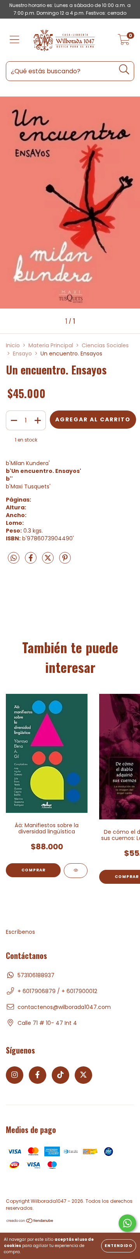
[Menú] (14, 40)
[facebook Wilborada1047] (37, 1075)
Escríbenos (20, 932)
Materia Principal (50, 345)
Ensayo (22, 353)
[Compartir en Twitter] (48, 561)
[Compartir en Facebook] (31, 561)
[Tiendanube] (30, 1221)
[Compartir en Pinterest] (65, 561)
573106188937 (36, 975)
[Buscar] (124, 69)
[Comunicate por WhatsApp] (127, 1223)
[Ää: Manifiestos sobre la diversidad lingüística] (76, 870)
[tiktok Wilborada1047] (60, 1075)
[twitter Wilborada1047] (83, 1075)
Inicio (13, 345)
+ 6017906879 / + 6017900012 (57, 991)
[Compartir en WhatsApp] (13, 558)
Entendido (119, 1246)
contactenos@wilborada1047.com (64, 1007)
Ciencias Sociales (105, 345)
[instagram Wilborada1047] (14, 1075)
